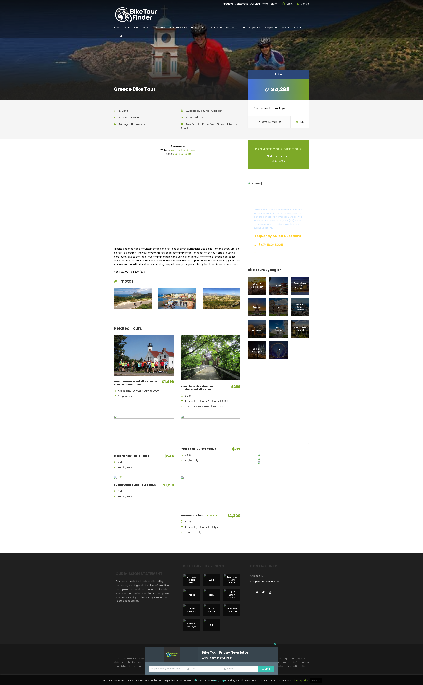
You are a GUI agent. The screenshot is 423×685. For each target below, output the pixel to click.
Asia (278, 285)
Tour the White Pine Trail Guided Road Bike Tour (197, 388)
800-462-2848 (182, 154)
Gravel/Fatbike (178, 27)
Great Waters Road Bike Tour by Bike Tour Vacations (135, 383)
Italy (278, 307)
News (265, 3)
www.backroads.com (183, 150)
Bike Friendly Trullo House (131, 456)
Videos (297, 27)
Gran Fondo (215, 27)
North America (256, 328)
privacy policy (300, 680)
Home (117, 27)
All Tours (231, 27)
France (257, 307)
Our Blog (255, 3)
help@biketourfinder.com (265, 581)
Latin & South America (299, 307)
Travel (285, 27)
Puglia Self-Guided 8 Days (198, 448)
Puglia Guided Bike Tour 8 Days (135, 485)
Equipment (271, 27)
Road (146, 27)
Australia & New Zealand (300, 286)
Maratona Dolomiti (199, 515)
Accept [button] (316, 680)
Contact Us (241, 3)
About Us (228, 3)
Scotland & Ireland (300, 328)
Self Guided (132, 27)
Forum (273, 3)
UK (278, 350)
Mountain (159, 27)
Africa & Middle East (256, 285)
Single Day (197, 27)
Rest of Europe (278, 328)
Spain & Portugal (257, 350)
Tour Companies (250, 27)
